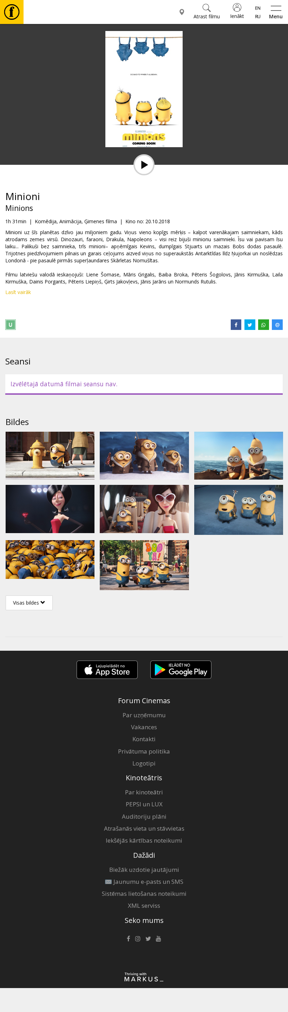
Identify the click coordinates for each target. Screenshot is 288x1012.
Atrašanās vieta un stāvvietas (144, 828)
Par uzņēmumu (144, 715)
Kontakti (144, 739)
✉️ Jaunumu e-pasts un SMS (144, 881)
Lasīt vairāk (18, 292)
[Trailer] (144, 164)
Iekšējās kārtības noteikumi (144, 840)
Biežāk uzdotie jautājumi (144, 870)
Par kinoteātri (144, 792)
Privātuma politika (144, 751)
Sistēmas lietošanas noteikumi (144, 893)
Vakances (144, 727)
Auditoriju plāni (144, 816)
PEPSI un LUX (144, 804)
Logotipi (144, 763)
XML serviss (144, 905)
